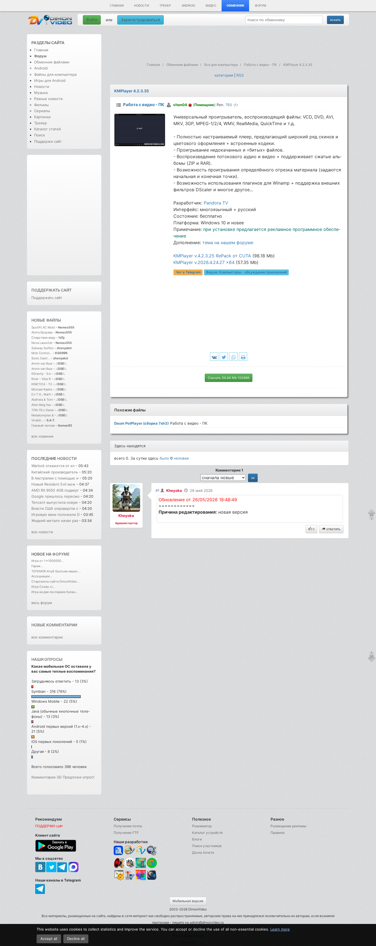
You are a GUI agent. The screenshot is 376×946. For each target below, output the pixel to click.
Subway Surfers (42, 348)
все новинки (42, 436)
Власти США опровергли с (54, 508)
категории (224, 75)
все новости (42, 532)
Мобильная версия (188, 901)
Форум (260, 5)
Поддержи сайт (48, 141)
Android (188, 5)
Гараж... (37, 566)
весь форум (41, 602)
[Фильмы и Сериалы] (152, 879)
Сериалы (42, 111)
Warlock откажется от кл (53, 465)
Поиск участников (207, 846)
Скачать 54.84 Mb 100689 (228, 378)
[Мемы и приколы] (130, 850)
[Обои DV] (141, 879)
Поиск (39, 135)
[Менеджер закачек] (152, 863)
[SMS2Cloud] (152, 850)
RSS (240, 75)
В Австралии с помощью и (54, 478)
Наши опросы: (47, 659)
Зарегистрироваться (140, 19)
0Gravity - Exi (41, 374)
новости (67, 458)
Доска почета (203, 852)
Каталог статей (47, 129)
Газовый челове (43, 425)
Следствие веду (43, 337)
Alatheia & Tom (42, 399)
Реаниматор (202, 826)
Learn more (280, 929)
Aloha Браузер (42, 332)
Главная (117, 5)
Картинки (42, 117)
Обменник (235, 5)
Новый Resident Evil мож (53, 484)
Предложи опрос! (78, 777)
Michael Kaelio (41, 389)
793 (228, 105)
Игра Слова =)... (43, 587)
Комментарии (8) (46, 777)
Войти (91, 19)
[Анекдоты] (141, 867)
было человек (174, 458)
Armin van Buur (42, 363)
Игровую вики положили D (55, 514)
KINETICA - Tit (41, 384)
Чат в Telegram (188, 272)
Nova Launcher (42, 343)
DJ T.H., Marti (41, 394)
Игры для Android (50, 80)
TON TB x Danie (42, 410)
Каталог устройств (207, 833)
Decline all (76, 938)
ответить (332, 529)
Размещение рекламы (288, 826)
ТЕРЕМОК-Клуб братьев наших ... (56, 571)
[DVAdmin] (119, 875)
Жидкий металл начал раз (54, 520)
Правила (278, 833)
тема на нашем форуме (227, 242)
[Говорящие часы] (119, 863)
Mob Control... (41, 353)
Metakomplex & (43, 415)
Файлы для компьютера (55, 74)
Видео (211, 5)
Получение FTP (126, 833)
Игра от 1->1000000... (47, 561)
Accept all (48, 938)
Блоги (197, 839)
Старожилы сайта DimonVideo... (55, 581)
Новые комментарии (54, 624)
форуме (61, 554)
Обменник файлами (51, 62)
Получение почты (128, 826)
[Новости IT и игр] (130, 879)
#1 (157, 490)
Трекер (165, 5)
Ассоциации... (41, 576)
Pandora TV (216, 203)
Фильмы (41, 105)
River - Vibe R (41, 379)
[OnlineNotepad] (119, 850)
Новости (141, 5)
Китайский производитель (54, 472)
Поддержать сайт (51, 290)
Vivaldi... (37, 420)
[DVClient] (141, 850)
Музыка (41, 92)
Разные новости (48, 98)
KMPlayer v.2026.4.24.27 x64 (204, 262)
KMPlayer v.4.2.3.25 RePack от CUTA (212, 255)
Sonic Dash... (40, 358)
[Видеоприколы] (130, 867)
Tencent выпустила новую (54, 502)
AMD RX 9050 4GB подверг (55, 490)
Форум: (246, 272)
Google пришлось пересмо (55, 496)
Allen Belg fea (41, 405)
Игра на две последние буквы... (54, 592)
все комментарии (47, 637)
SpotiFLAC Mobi (43, 327)
